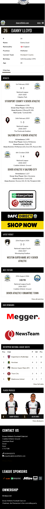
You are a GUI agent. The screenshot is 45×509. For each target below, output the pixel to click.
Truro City (15, 373)
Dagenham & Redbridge (19, 357)
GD (36, 352)
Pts (41, 352)
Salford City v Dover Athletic (22, 135)
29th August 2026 (22, 276)
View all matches (38, 299)
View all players (38, 421)
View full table (38, 384)
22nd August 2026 (22, 240)
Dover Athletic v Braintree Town (22, 293)
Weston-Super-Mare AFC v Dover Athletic (22, 259)
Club (9, 352)
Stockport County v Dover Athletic (22, 101)
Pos (3, 352)
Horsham (14, 362)
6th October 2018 (22, 152)
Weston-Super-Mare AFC (20, 368)
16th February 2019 (22, 118)
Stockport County (26, 55)
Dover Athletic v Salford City (22, 169)
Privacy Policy (7, 461)
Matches (6, 70)
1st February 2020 (22, 84)
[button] (39, 23)
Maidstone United (17, 379)
